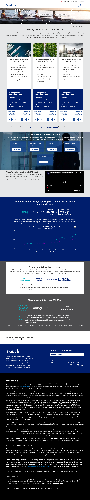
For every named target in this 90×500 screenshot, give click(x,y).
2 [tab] (46, 124)
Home (50, 358)
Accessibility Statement (56, 366)
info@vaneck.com (58, 483)
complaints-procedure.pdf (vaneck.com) (38, 466)
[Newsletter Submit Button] (83, 354)
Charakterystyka (46, 21)
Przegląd (58, 6)
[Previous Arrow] (2, 84)
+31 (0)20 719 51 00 (15, 339)
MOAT (50, 127)
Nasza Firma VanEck (69, 6)
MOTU (47, 127)
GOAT (57, 127)
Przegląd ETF (21, 21)
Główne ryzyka (71, 21)
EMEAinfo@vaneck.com (32, 339)
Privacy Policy (53, 362)
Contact (51, 360)
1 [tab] (44, 124)
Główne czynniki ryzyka (36, 127)
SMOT (54, 127)
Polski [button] (81, 1)
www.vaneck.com (45, 327)
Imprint (68, 360)
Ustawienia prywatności (73, 362)
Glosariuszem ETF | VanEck (21, 468)
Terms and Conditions (55, 364)
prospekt (64, 127)
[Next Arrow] (87, 84)
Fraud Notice (70, 358)
